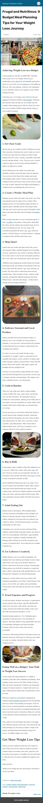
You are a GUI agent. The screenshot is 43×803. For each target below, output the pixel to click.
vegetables (9, 222)
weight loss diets (15, 780)
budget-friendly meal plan (17, 701)
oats (29, 231)
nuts (33, 470)
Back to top (37, 794)
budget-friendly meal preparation (17, 784)
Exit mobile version (21, 800)
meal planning (27, 100)
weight (9, 76)
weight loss (25, 84)
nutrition (37, 212)
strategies (5, 100)
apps (13, 277)
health (36, 722)
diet (17, 81)
